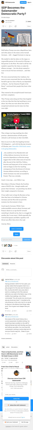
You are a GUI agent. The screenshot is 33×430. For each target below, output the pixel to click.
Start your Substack (12, 422)
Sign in (29, 2)
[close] (28, 371)
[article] (16, 357)
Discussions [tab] (14, 347)
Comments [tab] (5, 263)
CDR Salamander (9, 20)
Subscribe (23, 2)
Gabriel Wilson (9, 279)
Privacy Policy (19, 412)
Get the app (24, 422)
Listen (29, 21)
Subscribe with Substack (18, 405)
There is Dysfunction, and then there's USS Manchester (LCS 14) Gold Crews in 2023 (12, 354)
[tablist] (8, 263)
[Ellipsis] (30, 279)
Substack (8, 426)
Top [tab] (3, 347)
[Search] (30, 347)
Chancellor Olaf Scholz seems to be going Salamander (16, 147)
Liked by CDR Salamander (12, 281)
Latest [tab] (7, 347)
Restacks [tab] (12, 263)
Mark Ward (8, 314)
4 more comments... (6, 338)
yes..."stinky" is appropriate (9, 358)
